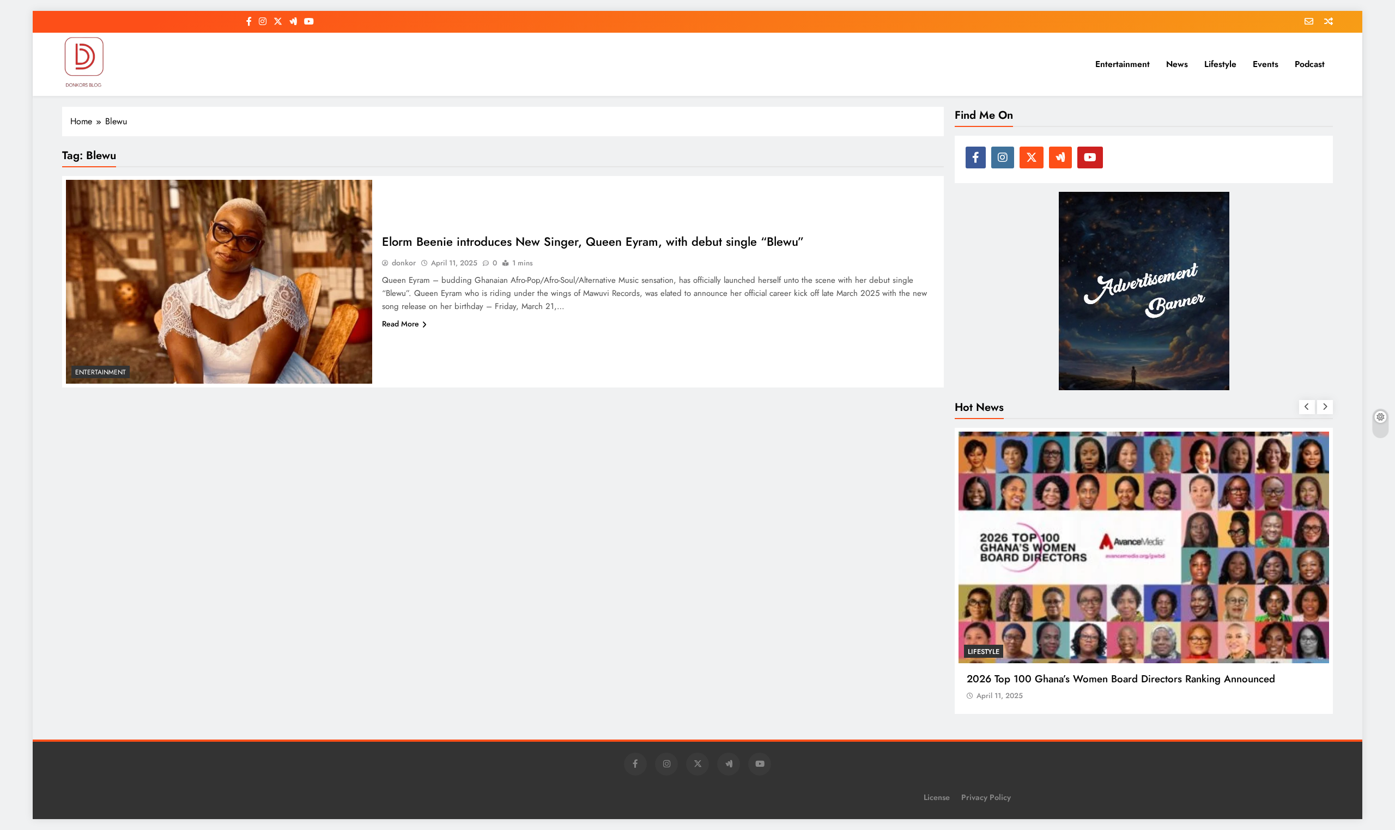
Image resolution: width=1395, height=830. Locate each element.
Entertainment (1122, 64)
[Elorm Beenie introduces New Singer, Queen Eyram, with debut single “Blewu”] (219, 282)
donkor (404, 262)
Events (1265, 64)
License (937, 797)
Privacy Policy (986, 797)
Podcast (1310, 64)
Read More (400, 323)
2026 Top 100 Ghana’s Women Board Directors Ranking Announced (1121, 678)
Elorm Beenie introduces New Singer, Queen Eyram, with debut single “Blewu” (593, 241)
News (1177, 64)
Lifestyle (1220, 64)
